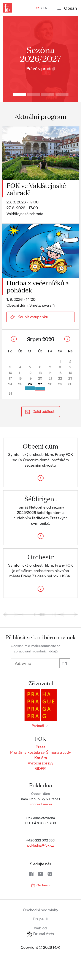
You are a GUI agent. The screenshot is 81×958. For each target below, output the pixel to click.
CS (38, 8)
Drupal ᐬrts (43, 933)
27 (40, 384)
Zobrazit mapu (40, 804)
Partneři (38, 725)
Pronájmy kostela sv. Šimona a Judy (40, 752)
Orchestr (43, 885)
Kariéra (40, 757)
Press (41, 746)
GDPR (40, 768)
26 (30, 383)
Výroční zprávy (40, 763)
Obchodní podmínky (40, 909)
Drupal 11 (40, 918)
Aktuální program (40, 116)
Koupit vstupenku (32, 316)
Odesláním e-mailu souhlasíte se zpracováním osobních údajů (35, 648)
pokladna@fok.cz (40, 845)
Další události (43, 411)
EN (45, 8)
